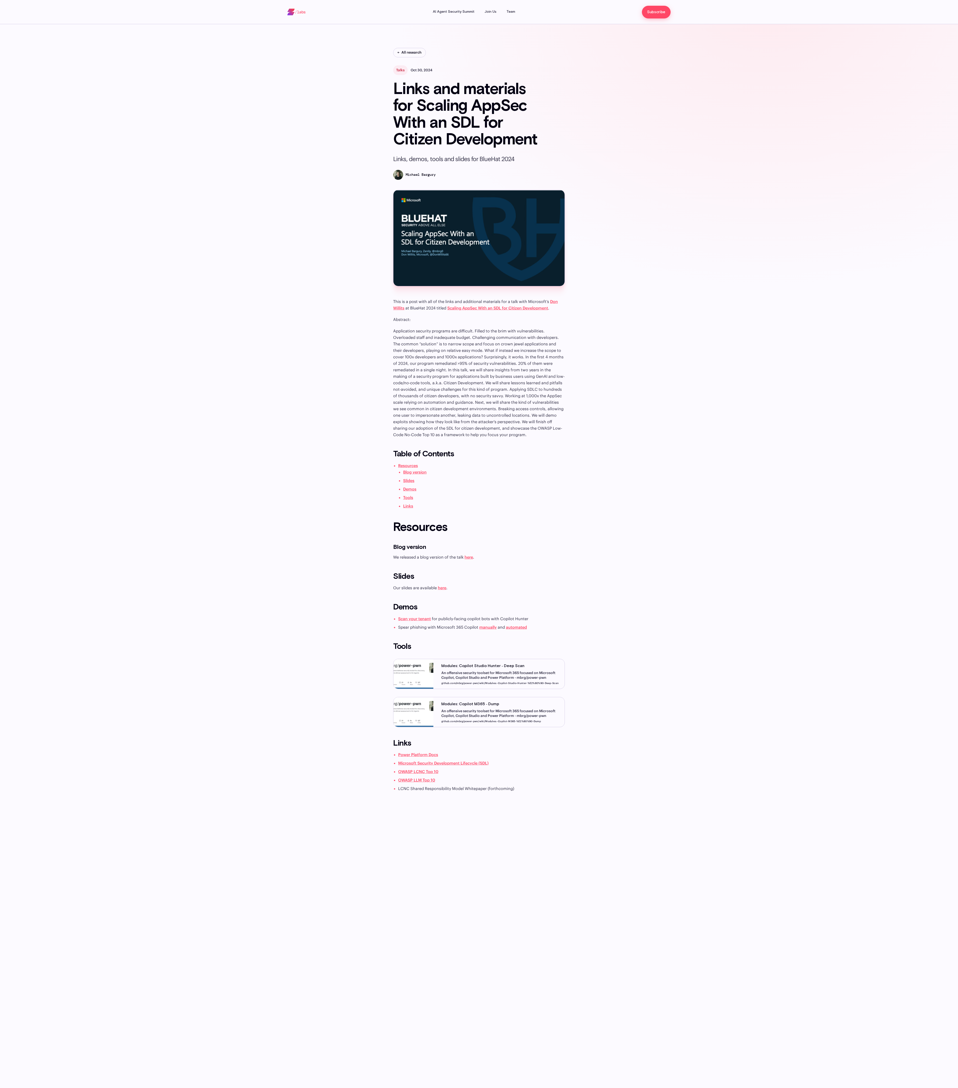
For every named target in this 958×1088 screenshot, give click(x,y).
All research (409, 52)
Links (408, 505)
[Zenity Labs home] (296, 11)
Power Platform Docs (418, 754)
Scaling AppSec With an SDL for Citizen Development (497, 307)
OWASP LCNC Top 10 (418, 771)
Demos (409, 489)
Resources (408, 465)
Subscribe (656, 12)
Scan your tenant (414, 618)
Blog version (415, 472)
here (469, 557)
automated (516, 627)
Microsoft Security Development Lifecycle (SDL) (443, 763)
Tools (408, 497)
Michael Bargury (421, 174)
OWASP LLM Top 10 (416, 780)
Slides (408, 480)
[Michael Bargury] (398, 174)
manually (488, 627)
